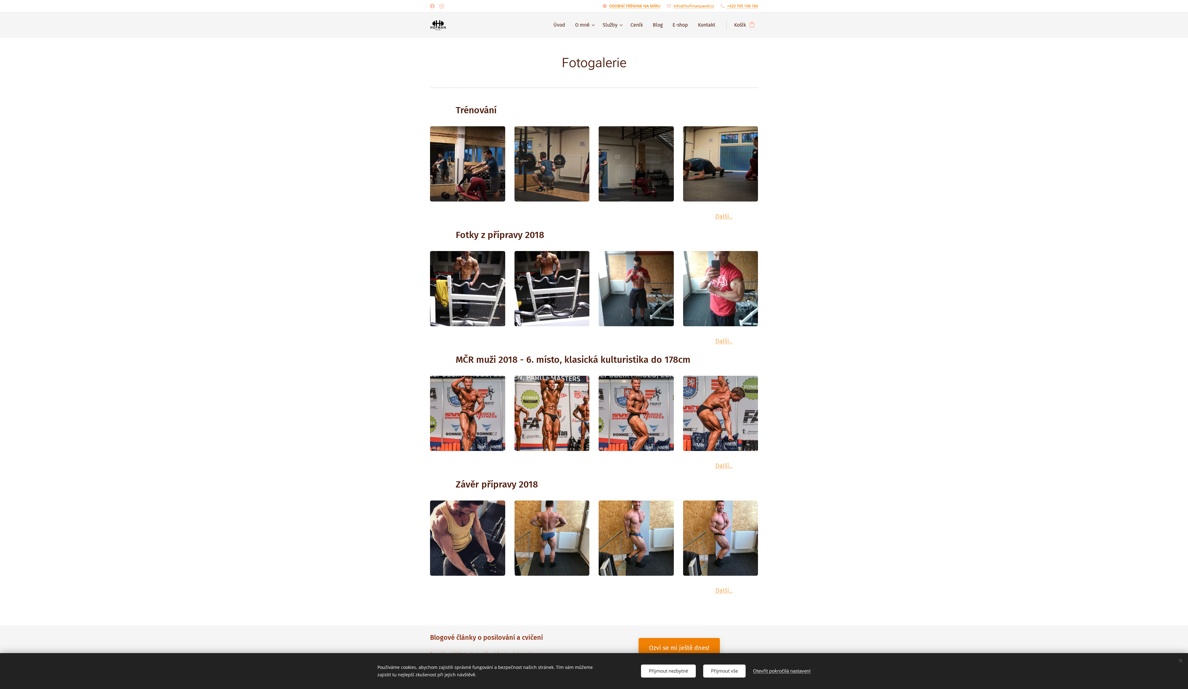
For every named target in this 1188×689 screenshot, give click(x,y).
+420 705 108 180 (742, 6)
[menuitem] (561, 25)
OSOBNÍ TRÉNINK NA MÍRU (635, 6)
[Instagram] (442, 6)
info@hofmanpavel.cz (694, 6)
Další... (724, 216)
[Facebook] (432, 6)
